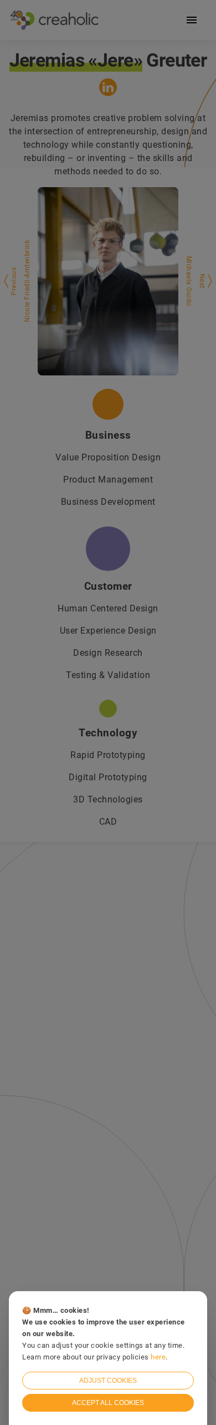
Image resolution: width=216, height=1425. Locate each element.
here (158, 1357)
